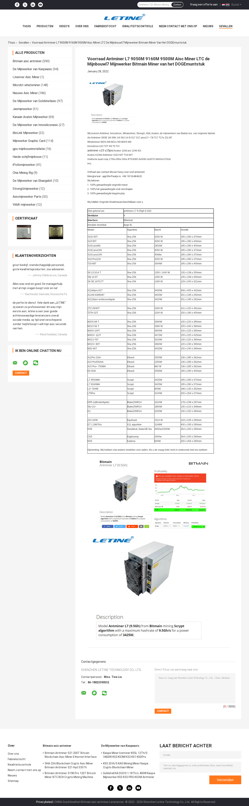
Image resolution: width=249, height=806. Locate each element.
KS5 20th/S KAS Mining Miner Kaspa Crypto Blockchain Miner (125, 765)
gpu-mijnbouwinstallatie (29, 149)
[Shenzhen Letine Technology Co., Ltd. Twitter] (25, 5)
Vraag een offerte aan (204, 4)
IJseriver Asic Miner (26, 77)
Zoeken (177, 4)
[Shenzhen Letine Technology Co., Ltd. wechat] (38, 363)
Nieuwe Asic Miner (25, 93)
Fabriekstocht (105, 26)
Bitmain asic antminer (27, 61)
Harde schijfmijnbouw (27, 157)
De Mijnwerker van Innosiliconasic (35, 125)
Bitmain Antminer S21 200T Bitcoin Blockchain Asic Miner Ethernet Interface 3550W (71, 755)
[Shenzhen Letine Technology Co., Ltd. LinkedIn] (32, 4)
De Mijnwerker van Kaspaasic (32, 69)
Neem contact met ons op (178, 26)
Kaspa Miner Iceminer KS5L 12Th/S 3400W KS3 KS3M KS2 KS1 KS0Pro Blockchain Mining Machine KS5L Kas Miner (126, 755)
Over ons (82, 26)
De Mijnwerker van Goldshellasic (34, 101)
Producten (45, 26)
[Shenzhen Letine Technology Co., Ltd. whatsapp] (28, 363)
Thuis (26, 26)
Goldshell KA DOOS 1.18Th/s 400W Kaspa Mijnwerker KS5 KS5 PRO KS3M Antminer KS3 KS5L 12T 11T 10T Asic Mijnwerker (129, 776)
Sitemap (13, 780)
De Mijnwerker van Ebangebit (32, 181)
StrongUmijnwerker (26, 189)
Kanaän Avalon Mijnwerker (30, 117)
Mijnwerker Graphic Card (29, 141)
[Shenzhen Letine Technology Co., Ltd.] (124, 17)
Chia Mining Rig (23, 173)
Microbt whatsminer (26, 85)
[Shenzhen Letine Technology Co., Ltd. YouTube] (40, 4)
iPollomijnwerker (24, 165)
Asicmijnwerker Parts (27, 196)
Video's (64, 26)
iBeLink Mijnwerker (25, 133)
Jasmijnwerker (22, 109)
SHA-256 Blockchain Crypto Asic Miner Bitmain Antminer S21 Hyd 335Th (69, 765)
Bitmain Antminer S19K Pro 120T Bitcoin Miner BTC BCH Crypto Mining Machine (70, 775)
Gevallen (225, 26)
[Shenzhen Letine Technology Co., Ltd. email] (17, 363)
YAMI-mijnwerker (24, 204)
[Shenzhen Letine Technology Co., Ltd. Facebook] (17, 4)
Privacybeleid (44, 801)
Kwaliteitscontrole (137, 26)
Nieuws (208, 26)
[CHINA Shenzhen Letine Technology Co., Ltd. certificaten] (24, 232)
